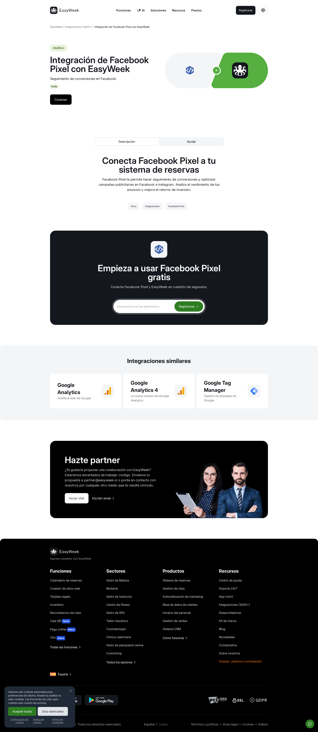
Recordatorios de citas (65, 613)
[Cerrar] (70, 691)
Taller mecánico (117, 621)
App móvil (226, 596)
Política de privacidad (57, 721)
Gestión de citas (174, 588)
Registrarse (186, 306)
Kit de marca (227, 621)
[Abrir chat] (309, 723)
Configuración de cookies (19, 721)
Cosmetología (116, 629)
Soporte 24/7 (228, 588)
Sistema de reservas (176, 580)
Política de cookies (38, 721)
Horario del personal (177, 613)
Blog (222, 629)
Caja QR (59, 621)
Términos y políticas (204, 724)
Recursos (178, 10)
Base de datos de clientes (180, 604)
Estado (263, 724)
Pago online (62, 629)
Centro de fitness (118, 604)
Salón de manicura (119, 596)
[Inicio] (64, 10)
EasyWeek (56, 26)
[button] (263, 10)
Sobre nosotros (229, 653)
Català (163, 724)
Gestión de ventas (175, 621)
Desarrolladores (230, 613)
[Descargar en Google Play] (101, 700)
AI (143, 10)
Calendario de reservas (66, 580)
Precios (196, 10)
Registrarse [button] (245, 10)
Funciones (123, 10)
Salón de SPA (115, 613)
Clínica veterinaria (118, 637)
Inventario (57, 604)
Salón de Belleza (117, 580)
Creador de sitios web (65, 588)
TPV (57, 638)
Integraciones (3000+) (78, 26)
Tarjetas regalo (60, 596)
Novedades (227, 637)
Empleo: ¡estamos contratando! (240, 661)
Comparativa (228, 645)
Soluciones (158, 10)
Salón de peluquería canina (124, 645)
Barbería (112, 588)
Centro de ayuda (230, 580)
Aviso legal (230, 724)
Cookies (248, 724)
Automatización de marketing (183, 596)
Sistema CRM (172, 629)
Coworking (114, 653)
